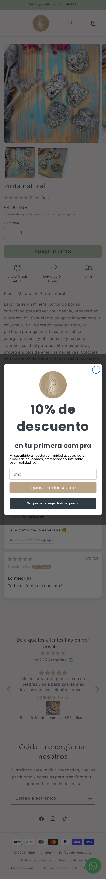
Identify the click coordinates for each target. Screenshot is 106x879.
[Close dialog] (96, 369)
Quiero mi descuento (53, 487)
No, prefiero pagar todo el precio (53, 503)
